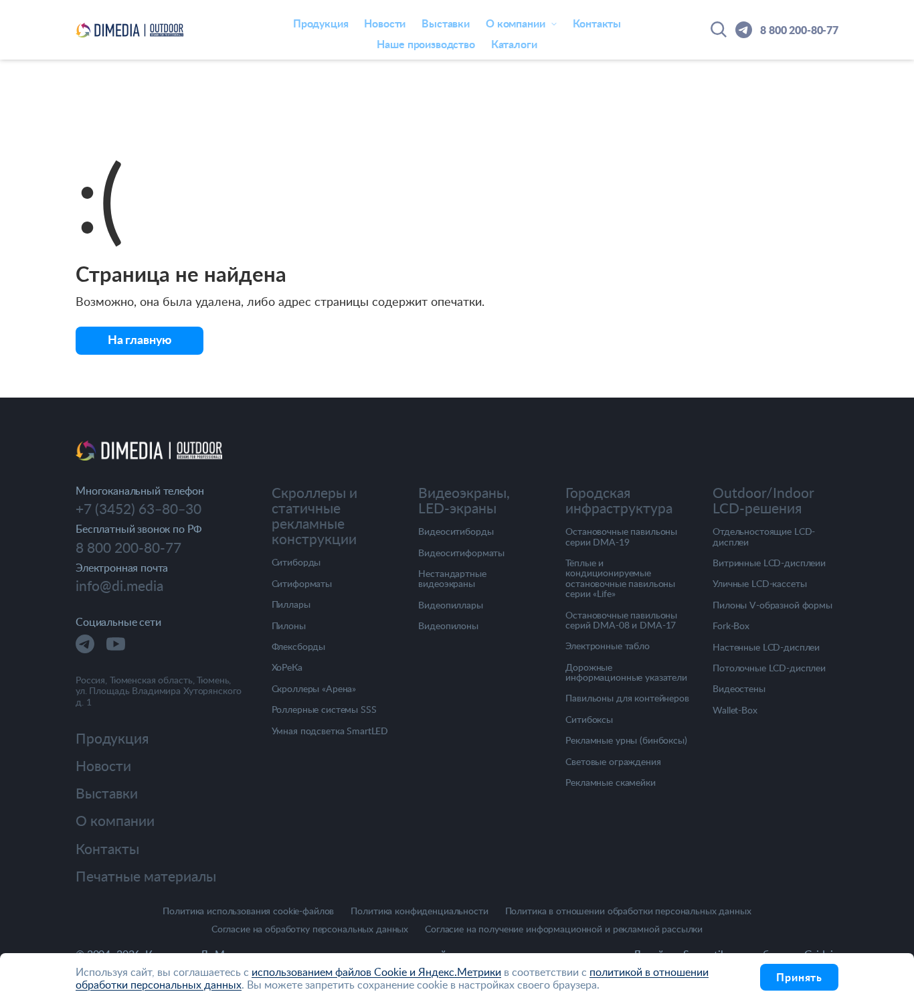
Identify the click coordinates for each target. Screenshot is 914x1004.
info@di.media (119, 585)
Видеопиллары (450, 605)
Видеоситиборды (455, 531)
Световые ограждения (612, 761)
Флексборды (299, 646)
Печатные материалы (146, 875)
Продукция (321, 23)
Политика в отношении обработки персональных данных (628, 911)
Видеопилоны (448, 625)
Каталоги (514, 44)
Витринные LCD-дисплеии (769, 563)
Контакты (597, 23)
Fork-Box (731, 625)
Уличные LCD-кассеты (759, 583)
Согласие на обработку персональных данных (309, 929)
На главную (139, 339)
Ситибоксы (589, 719)
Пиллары (291, 604)
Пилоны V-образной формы (772, 605)
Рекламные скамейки (610, 782)
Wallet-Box (735, 710)
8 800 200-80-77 (799, 29)
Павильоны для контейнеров (627, 698)
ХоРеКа (287, 667)
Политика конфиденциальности (419, 911)
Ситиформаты (302, 583)
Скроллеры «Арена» (314, 688)
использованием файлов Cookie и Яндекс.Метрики (376, 972)
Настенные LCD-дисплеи (766, 647)
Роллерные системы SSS (324, 709)
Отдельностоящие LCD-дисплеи (764, 536)
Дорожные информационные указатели (626, 672)
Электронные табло (607, 646)
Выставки (446, 23)
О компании (115, 820)
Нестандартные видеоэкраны (452, 578)
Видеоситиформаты (461, 553)
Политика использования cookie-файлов (248, 911)
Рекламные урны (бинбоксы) (626, 740)
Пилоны (289, 625)
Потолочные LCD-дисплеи (769, 668)
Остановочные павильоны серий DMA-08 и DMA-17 (621, 620)
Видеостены (739, 688)
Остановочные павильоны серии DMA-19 (621, 536)
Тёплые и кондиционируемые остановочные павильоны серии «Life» (620, 578)
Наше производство (425, 44)
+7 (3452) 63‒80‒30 (138, 508)
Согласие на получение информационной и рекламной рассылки (564, 929)
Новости (384, 23)
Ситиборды (296, 562)
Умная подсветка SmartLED (330, 731)
